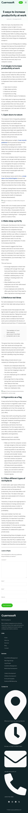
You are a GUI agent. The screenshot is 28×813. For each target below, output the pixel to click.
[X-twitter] (19, 801)
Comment (3, 559)
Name (2, 581)
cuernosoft (9, 19)
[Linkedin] (15, 801)
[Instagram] (12, 801)
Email (2, 589)
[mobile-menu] (25, 2)
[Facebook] (8, 801)
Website (3, 597)
